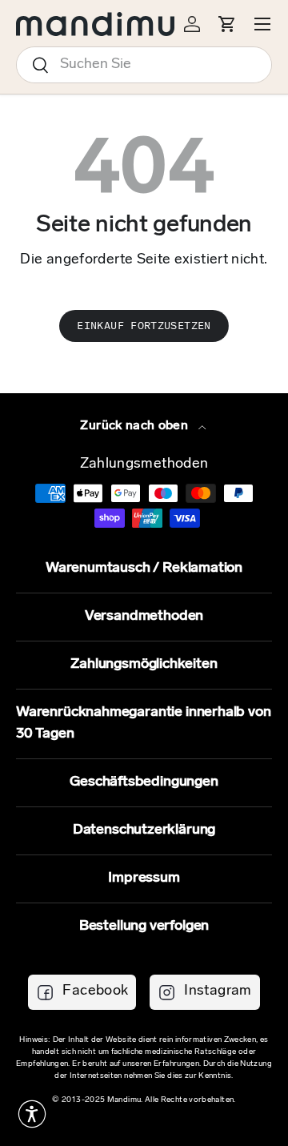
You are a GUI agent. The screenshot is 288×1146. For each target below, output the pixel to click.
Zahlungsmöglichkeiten (143, 664)
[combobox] (144, 64)
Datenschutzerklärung (144, 830)
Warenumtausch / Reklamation (144, 568)
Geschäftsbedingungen (144, 782)
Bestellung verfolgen (144, 926)
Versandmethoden (144, 616)
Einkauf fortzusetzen (143, 325)
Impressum (143, 878)
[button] (32, 1114)
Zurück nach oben (135, 426)
